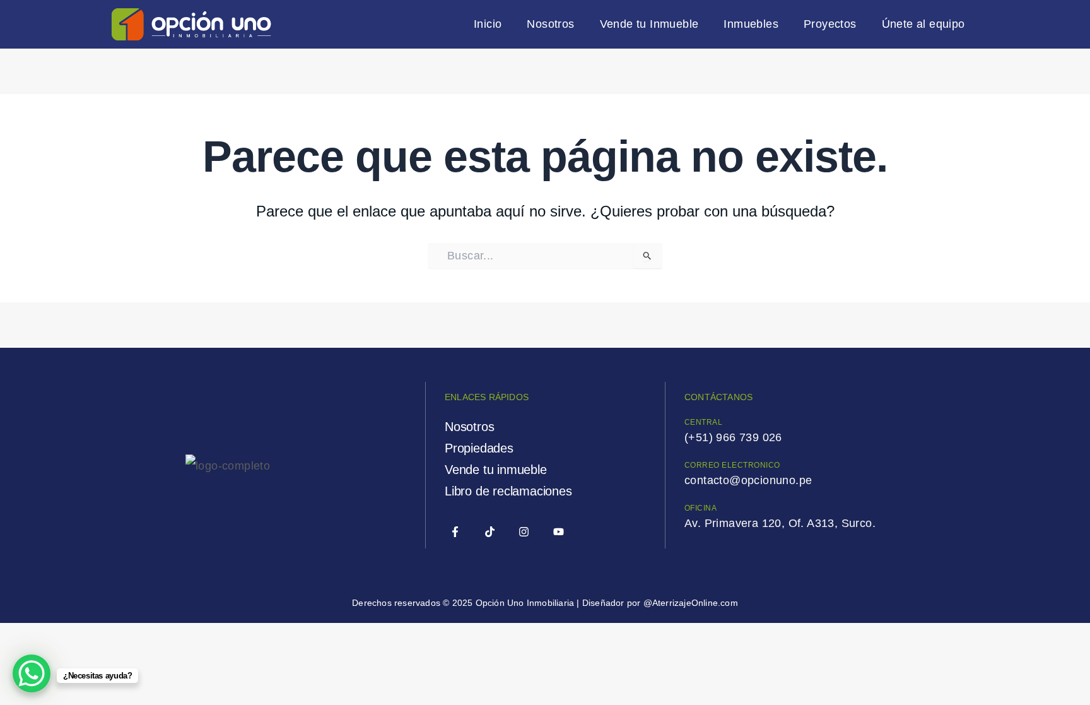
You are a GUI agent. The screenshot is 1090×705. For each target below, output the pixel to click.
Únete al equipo (923, 24)
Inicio (487, 24)
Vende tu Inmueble (649, 24)
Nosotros (550, 24)
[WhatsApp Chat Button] (31, 673)
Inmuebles (751, 24)
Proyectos (830, 24)
